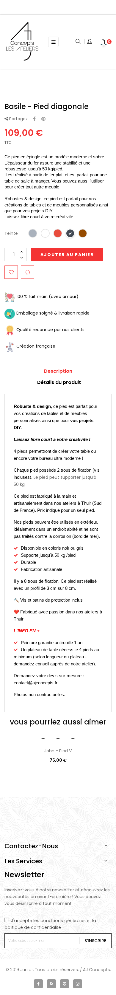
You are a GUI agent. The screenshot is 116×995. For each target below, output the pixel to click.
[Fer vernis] (33, 234)
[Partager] (34, 119)
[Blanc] (45, 234)
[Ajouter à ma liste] (11, 272)
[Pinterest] (43, 119)
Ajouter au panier (67, 255)
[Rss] (51, 983)
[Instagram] (77, 983)
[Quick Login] (90, 42)
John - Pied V (58, 751)
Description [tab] (58, 371)
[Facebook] (38, 983)
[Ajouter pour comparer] (27, 272)
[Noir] (70, 234)
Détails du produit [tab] (59, 382)
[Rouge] (58, 234)
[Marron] (83, 234)
